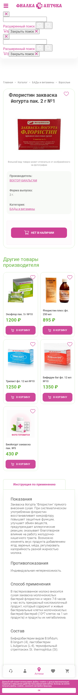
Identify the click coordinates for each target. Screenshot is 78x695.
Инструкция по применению (34, 484)
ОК (39, 690)
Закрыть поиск (22, 31)
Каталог (22, 82)
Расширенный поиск (19, 26)
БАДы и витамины (43, 82)
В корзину (23, 330)
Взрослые (64, 82)
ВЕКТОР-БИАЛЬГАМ (23, 180)
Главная (8, 82)
